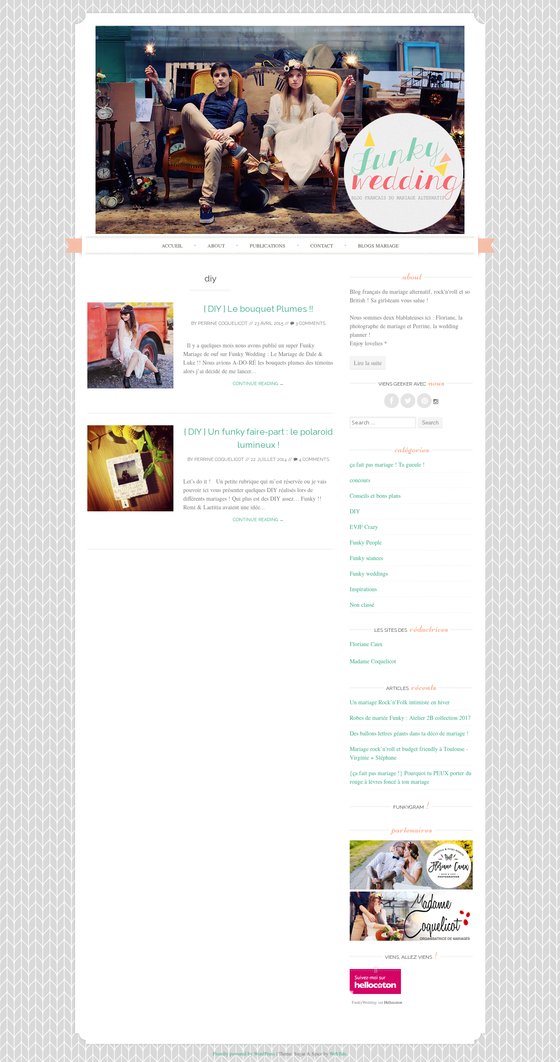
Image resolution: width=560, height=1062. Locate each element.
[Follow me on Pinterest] (424, 400)
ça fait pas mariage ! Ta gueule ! (387, 464)
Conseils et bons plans (375, 495)
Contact (321, 245)
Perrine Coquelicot (223, 323)
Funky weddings (369, 573)
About (216, 245)
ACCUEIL (172, 245)
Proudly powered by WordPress (244, 1053)
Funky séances (366, 558)
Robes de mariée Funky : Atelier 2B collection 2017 (410, 718)
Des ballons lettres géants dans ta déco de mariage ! (409, 733)
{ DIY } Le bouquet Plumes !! (258, 309)
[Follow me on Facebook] (391, 400)
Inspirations (363, 589)
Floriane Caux (366, 644)
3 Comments (310, 323)
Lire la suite (368, 363)
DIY (355, 511)
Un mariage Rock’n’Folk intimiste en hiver (400, 702)
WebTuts (338, 1053)
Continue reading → (258, 383)
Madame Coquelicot (373, 661)
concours (360, 480)
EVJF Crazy (364, 527)
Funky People (366, 542)
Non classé (362, 604)
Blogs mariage (378, 245)
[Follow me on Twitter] (408, 400)
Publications (267, 245)
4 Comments (313, 459)
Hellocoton (393, 1002)
